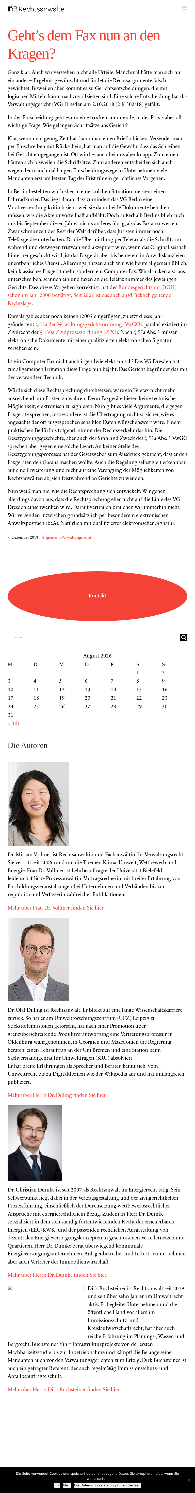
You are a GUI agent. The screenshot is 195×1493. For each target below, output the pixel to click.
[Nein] (188, 1480)
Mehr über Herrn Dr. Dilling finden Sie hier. (57, 1095)
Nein (67, 1485)
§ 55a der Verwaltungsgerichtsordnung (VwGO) (89, 325)
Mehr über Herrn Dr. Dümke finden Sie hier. (57, 1275)
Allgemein (51, 538)
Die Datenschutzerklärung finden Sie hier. (107, 1485)
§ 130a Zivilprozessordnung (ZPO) (79, 332)
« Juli (13, 723)
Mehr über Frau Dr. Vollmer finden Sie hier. (56, 908)
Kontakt (97, 596)
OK (57, 1485)
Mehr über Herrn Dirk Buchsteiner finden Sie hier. (64, 1390)
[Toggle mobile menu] (184, 7)
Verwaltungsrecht (76, 538)
